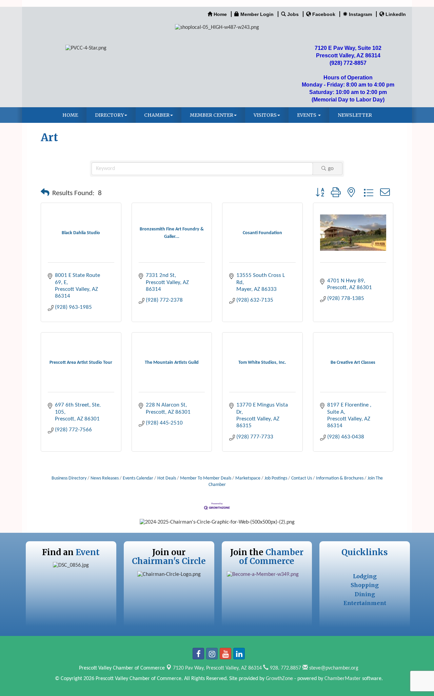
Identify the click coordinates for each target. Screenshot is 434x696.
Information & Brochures (339, 478)
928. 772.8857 (285, 668)
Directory (109, 115)
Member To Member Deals (205, 478)
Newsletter (355, 115)
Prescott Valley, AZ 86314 (217, 668)
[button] (45, 193)
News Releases (105, 478)
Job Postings (275, 478)
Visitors (265, 115)
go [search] (331, 168)
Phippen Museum (340, 270)
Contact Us (301, 478)
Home (70, 115)
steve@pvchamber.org (333, 668)
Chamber (157, 115)
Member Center (211, 115)
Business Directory (69, 478)
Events (307, 115)
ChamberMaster (342, 678)
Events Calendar (138, 478)
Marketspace (247, 478)
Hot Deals (166, 478)
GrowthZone (279, 678)
